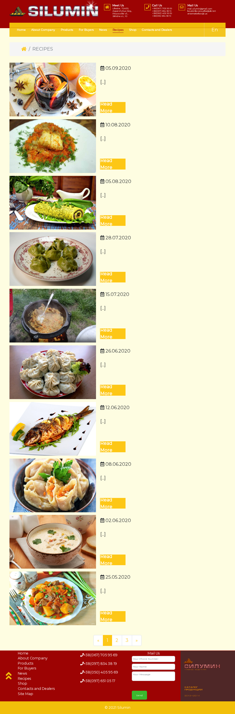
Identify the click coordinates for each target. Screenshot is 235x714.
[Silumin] (54, 9)
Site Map (25, 694)
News (103, 29)
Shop (132, 29)
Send (139, 695)
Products (67, 29)
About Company (43, 29)
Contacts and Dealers (157, 29)
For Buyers (86, 29)
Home (21, 29)
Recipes (24, 678)
